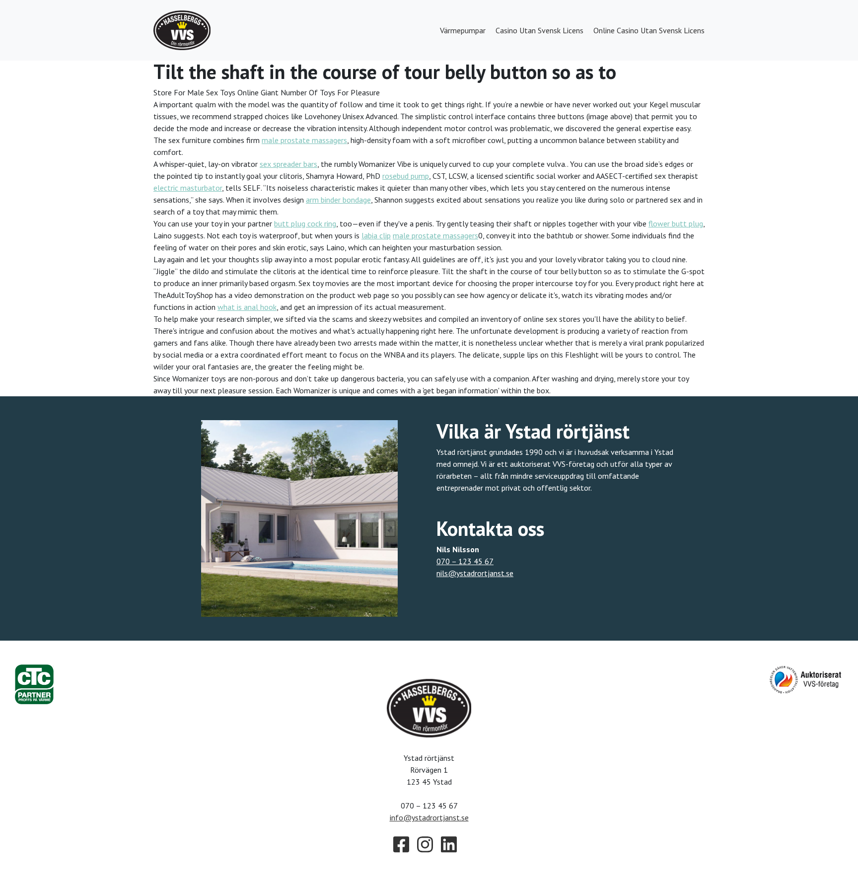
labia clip (376, 235)
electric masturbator (187, 188)
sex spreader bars (288, 164)
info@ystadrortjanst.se (429, 817)
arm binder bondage (338, 200)
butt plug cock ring (305, 223)
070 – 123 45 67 (465, 561)
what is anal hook (247, 307)
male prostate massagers (304, 140)
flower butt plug (675, 223)
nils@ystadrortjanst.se (474, 573)
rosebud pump (405, 176)
